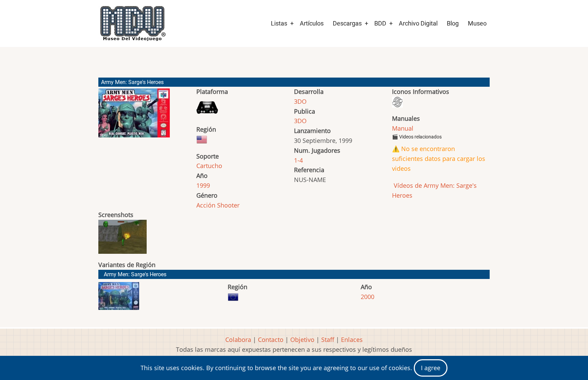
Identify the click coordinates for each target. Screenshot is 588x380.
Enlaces (352, 339)
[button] (134, 116)
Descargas (347, 23)
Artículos (312, 23)
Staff (327, 339)
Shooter (228, 205)
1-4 (298, 160)
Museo (477, 23)
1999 (203, 185)
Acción (205, 205)
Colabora (238, 339)
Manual (402, 128)
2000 (367, 297)
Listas (279, 23)
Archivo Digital (418, 23)
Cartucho (209, 166)
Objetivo (302, 339)
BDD (380, 23)
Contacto (270, 339)
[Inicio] (132, 23)
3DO (300, 101)
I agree (430, 368)
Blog (453, 23)
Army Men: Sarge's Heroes (135, 274)
